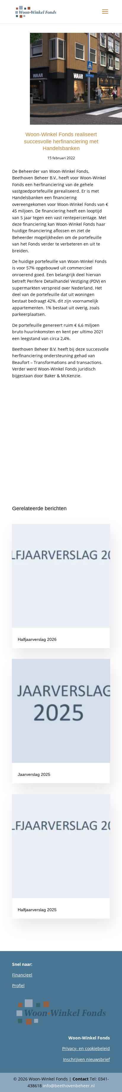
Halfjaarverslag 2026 (37, 639)
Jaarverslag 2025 (34, 774)
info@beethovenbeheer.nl (69, 1085)
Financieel (22, 975)
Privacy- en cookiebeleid (86, 1048)
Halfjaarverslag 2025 (37, 909)
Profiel (18, 985)
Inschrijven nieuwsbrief (86, 1059)
